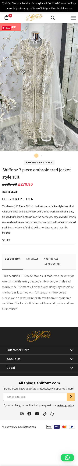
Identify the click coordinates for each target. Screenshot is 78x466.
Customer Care (18, 350)
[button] (67, 457)
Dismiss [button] (70, 13)
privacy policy (65, 405)
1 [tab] (36, 155)
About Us (13, 359)
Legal (11, 367)
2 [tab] (42, 155)
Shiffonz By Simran (39, 162)
